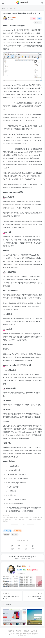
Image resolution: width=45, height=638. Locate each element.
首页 (4, 8)
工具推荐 (9, 8)
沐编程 (10, 17)
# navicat (14, 534)
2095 (20, 570)
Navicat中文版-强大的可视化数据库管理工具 (21, 13)
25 (29, 570)
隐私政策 (26, 631)
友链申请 (11, 631)
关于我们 (34, 631)
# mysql (6, 534)
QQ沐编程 (19, 634)
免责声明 (18, 631)
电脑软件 (18, 531)
